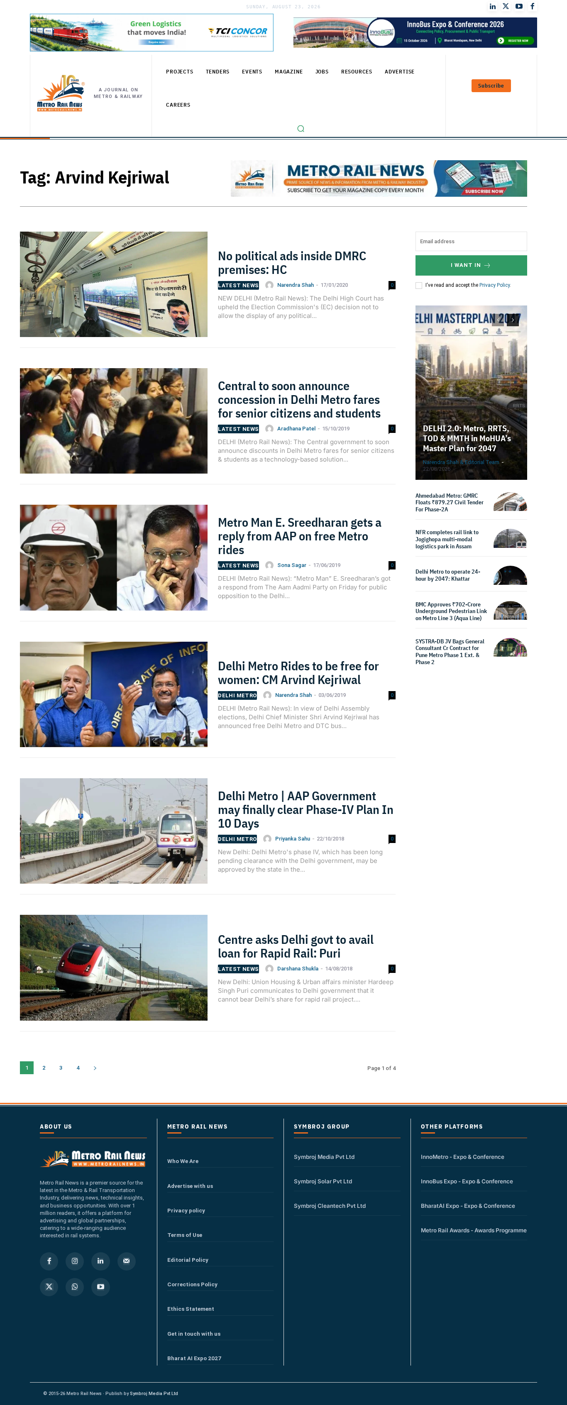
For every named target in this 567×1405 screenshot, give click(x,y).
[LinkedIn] (492, 6)
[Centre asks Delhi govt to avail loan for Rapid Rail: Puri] (114, 971)
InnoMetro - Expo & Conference (462, 1156)
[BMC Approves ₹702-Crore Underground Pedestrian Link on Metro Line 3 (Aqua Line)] (510, 618)
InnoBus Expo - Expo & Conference (467, 1181)
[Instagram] (75, 1261)
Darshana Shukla (297, 968)
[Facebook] (532, 6)
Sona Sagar (291, 565)
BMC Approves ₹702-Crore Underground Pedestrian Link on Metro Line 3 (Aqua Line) (451, 611)
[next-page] (95, 1067)
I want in (466, 265)
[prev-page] (498, 320)
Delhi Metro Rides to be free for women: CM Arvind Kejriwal (298, 672)
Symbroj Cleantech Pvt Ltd (330, 1205)
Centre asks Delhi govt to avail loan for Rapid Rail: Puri (296, 946)
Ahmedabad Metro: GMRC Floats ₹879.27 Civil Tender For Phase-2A (449, 502)
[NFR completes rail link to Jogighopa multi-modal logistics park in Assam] (510, 545)
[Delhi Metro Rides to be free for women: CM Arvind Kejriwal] (114, 698)
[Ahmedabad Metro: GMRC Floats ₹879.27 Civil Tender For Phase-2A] (510, 509)
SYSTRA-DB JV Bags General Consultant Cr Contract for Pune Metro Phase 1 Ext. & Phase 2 (449, 652)
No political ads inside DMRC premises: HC (292, 262)
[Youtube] (519, 6)
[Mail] (126, 1261)
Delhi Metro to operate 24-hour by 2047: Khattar (447, 575)
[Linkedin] (100, 1261)
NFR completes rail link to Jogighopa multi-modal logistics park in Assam (447, 539)
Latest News (238, 285)
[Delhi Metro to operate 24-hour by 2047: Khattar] (510, 582)
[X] (49, 1287)
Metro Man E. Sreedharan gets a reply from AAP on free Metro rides (299, 535)
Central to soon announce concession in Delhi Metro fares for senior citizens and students (299, 399)
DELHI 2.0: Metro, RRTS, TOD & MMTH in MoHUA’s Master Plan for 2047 (467, 438)
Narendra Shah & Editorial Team (461, 462)
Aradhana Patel (296, 428)
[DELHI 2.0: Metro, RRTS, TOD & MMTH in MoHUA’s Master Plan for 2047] (471, 392)
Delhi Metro (237, 695)
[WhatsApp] (75, 1287)
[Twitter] (506, 6)
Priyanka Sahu (292, 839)
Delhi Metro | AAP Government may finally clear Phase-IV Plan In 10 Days (305, 809)
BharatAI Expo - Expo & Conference (468, 1205)
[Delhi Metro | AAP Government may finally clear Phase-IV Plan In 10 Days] (114, 834)
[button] (301, 129)
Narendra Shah (295, 285)
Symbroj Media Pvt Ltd (324, 1156)
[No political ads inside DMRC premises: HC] (114, 288)
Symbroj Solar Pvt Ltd (323, 1181)
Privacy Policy (494, 285)
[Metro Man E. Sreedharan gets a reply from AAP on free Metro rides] (114, 561)
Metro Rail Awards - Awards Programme (474, 1230)
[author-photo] (270, 285)
